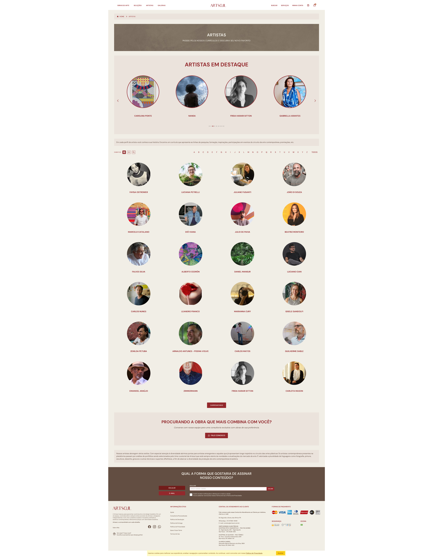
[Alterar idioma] (302, 525)
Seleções (138, 5)
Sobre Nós (116, 528)
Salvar (270, 489)
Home (122, 16)
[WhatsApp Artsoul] (159, 527)
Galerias (161, 5)
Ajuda (172, 512)
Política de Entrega (176, 523)
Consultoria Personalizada (178, 516)
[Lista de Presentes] (308, 5)
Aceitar (280, 553)
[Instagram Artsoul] (154, 527)
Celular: (193, 486)
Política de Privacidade (177, 527)
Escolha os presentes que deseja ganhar (130, 535)
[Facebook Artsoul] (149, 527)
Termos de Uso (221, 495)
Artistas (149, 5)
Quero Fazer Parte (176, 530)
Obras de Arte (123, 5)
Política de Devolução (177, 519)
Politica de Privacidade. (234, 495)
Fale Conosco (218, 435)
